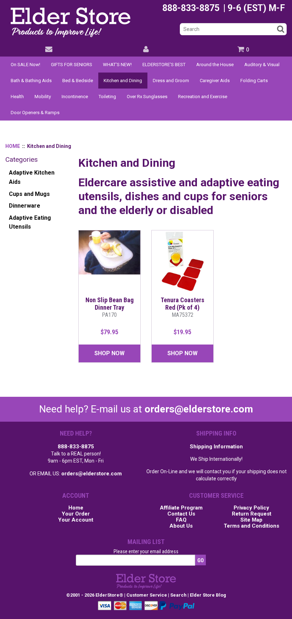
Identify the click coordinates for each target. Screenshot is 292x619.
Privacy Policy (251, 508)
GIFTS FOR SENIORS (71, 64)
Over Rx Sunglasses (147, 96)
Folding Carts (254, 80)
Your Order (76, 514)
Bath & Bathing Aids (31, 80)
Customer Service (146, 595)
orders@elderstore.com (199, 409)
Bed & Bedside (77, 80)
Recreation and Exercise (202, 96)
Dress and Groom (171, 80)
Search (178, 595)
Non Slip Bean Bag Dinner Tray (109, 307)
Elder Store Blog (208, 595)
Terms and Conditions (251, 526)
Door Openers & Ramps (35, 112)
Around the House (215, 64)
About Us (181, 526)
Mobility (43, 96)
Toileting (107, 96)
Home (75, 508)
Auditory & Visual (262, 64)
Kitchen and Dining (123, 80)
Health (17, 96)
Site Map (251, 520)
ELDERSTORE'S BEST (164, 64)
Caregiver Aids (215, 80)
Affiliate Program (181, 508)
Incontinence (75, 96)
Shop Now (109, 353)
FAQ (181, 520)
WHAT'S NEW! (117, 64)
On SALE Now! (25, 64)
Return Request (251, 514)
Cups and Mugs (29, 194)
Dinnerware (24, 205)
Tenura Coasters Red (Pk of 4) (182, 307)
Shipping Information (216, 446)
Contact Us (181, 514)
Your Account (75, 520)
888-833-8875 (76, 446)
